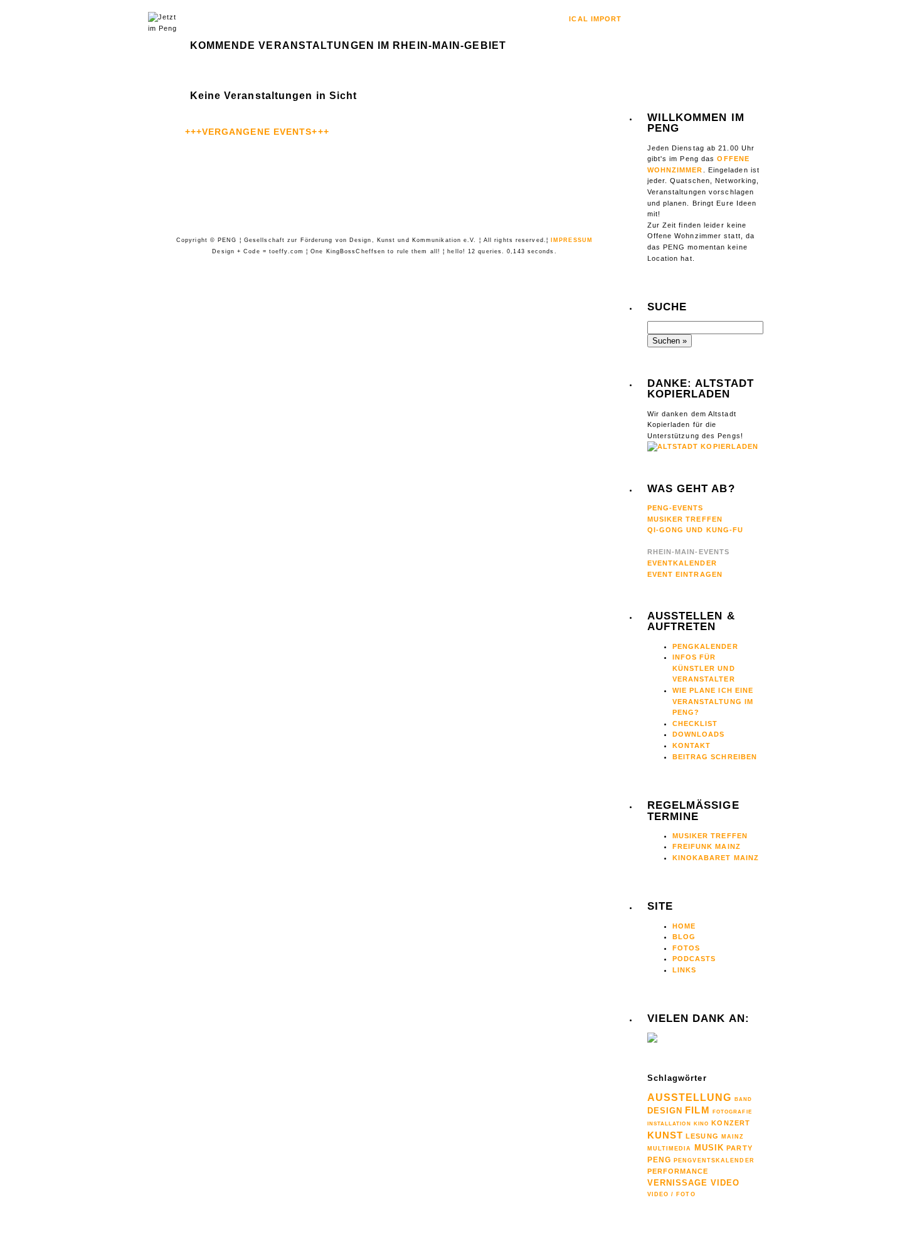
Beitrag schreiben (715, 756)
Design (665, 1110)
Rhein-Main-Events (688, 551)
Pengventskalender (714, 1160)
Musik (709, 1147)
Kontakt (691, 745)
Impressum (572, 240)
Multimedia (669, 1148)
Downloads (698, 734)
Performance (678, 1171)
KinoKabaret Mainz (716, 857)
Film (697, 1110)
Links (684, 970)
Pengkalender (705, 646)
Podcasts (694, 958)
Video (725, 1182)
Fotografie (732, 1111)
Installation (669, 1123)
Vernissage (677, 1182)
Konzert (730, 1123)
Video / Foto (671, 1194)
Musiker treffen (710, 835)
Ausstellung (689, 1097)
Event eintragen (685, 574)
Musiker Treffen (685, 519)
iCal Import (595, 19)
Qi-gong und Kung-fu (695, 530)
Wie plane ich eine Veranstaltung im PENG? (713, 701)
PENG (659, 1159)
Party (739, 1148)
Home (684, 926)
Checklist (695, 723)
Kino (701, 1124)
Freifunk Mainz (706, 846)
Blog (684, 936)
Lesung (702, 1136)
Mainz (732, 1137)
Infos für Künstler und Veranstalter (703, 668)
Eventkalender (682, 563)
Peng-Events (675, 508)
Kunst (665, 1135)
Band (743, 1099)
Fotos (686, 948)
